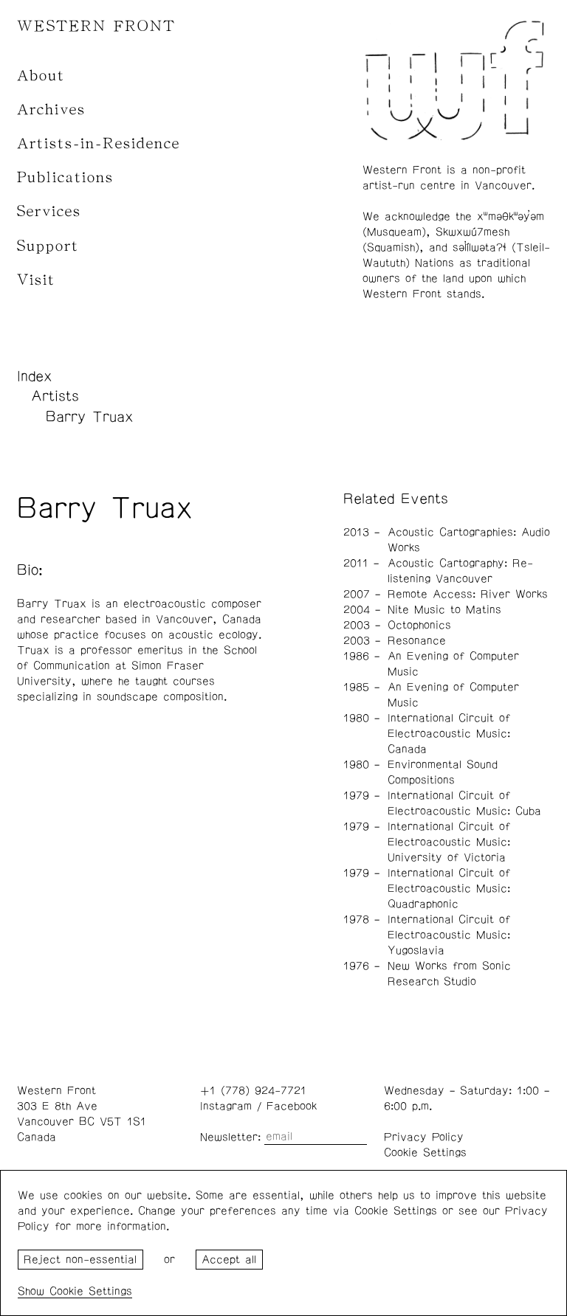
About (41, 75)
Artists (55, 396)
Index (34, 376)
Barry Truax (90, 416)
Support (48, 246)
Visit (36, 280)
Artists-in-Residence (98, 143)
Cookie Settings (425, 1152)
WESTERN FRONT (96, 26)
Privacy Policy (424, 1137)
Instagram (226, 1106)
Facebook (292, 1106)
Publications (65, 177)
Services (49, 211)
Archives (51, 109)
